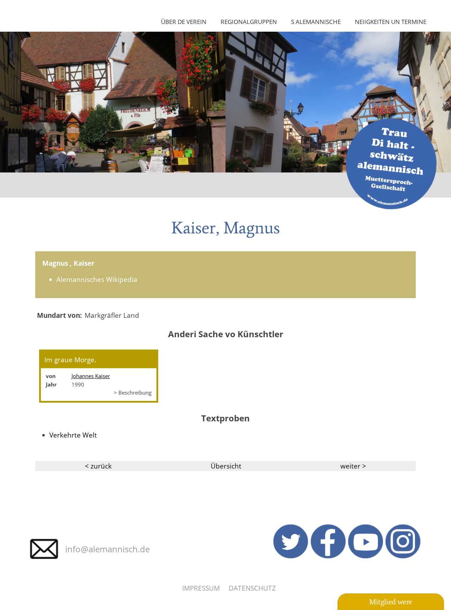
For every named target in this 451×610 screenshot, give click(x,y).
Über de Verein (183, 21)
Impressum (201, 588)
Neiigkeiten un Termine (390, 21)
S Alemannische (316, 21)
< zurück (98, 465)
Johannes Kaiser (91, 375)
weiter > (353, 465)
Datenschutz (252, 588)
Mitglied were (390, 601)
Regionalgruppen (249, 21)
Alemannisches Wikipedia (96, 279)
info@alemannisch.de (107, 549)
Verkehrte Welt (73, 434)
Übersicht (226, 465)
